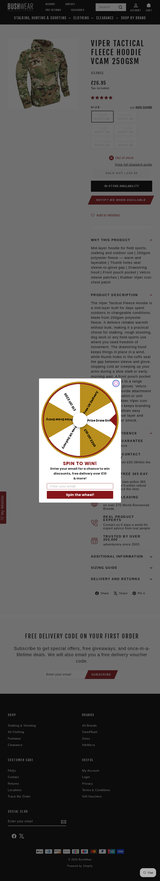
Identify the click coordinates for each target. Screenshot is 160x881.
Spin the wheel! (80, 494)
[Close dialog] (116, 383)
